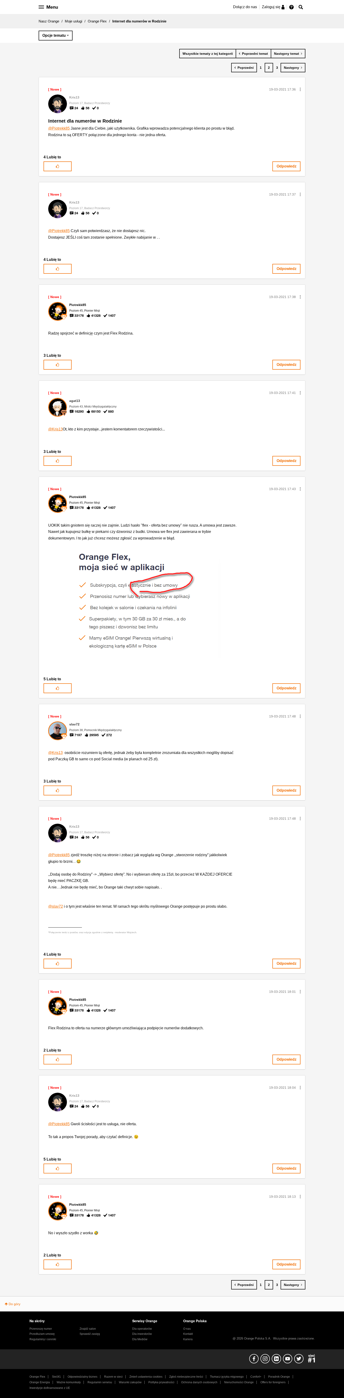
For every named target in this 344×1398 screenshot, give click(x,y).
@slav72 (55, 906)
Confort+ (255, 1376)
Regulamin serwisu (100, 1382)
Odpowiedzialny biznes (82, 1376)
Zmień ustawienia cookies (145, 1376)
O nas (187, 1328)
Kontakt (188, 1334)
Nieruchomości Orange (239, 1382)
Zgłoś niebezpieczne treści (186, 1376)
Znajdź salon (88, 1328)
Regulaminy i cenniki (42, 1339)
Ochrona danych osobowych (199, 1382)
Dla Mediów (139, 1339)
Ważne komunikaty (69, 1382)
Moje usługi (73, 21)
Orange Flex (97, 21)
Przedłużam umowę (42, 1334)
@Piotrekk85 (59, 128)
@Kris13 (55, 429)
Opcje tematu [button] (54, 35)
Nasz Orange (49, 21)
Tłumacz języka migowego (227, 1376)
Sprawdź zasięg (90, 1334)
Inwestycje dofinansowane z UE (49, 1388)
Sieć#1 (56, 1376)
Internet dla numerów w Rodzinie (85, 121)
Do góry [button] (14, 1304)
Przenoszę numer (40, 1328)
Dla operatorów (142, 1328)
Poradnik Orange (279, 1376)
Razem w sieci (113, 1376)
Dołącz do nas (245, 7)
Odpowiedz (286, 166)
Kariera (188, 1339)
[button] (300, 89)
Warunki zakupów (130, 1382)
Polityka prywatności (161, 1382)
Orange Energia (39, 1382)
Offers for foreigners (272, 1382)
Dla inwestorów (142, 1334)
